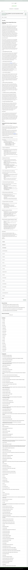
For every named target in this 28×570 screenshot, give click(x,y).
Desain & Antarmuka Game (5, 368)
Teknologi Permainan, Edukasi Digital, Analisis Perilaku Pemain (10, 552)
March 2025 (3, 343)
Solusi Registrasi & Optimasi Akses (6, 510)
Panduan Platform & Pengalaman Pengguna (7, 455)
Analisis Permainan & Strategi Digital (6, 361)
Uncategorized (4, 564)
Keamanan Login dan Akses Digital (6, 417)
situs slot (3, 253)
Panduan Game (4, 438)
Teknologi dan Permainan (5, 541)
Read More (3, 121)
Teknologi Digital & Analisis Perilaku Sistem (7, 544)
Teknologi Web (4, 555)
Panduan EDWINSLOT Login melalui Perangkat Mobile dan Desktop (10, 13)
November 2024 (4, 349)
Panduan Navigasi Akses (5, 449)
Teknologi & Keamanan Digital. (6, 532)
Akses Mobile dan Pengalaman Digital (7, 355)
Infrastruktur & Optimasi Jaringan (6, 392)
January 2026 (4, 328)
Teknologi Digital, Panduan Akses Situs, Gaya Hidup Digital (9, 549)
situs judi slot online (4, 480)
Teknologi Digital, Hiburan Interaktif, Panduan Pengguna (9, 547)
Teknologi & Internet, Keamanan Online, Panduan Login (9, 529)
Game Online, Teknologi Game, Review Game (7, 382)
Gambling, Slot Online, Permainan (6, 371)
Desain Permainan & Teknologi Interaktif (7, 369)
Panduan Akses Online (5, 432)
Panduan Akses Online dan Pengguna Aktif (7, 434)
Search (3, 298)
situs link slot (4, 265)
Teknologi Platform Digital (5, 553)
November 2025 (4, 331)
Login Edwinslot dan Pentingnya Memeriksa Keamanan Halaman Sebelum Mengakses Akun (14, 307)
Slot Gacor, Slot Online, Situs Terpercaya (7, 499)
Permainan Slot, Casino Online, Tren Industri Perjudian (8, 471)
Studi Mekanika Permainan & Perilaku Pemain (7, 520)
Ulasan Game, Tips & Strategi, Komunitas (7, 561)
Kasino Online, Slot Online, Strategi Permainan (8, 402)
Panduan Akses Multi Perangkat (6, 431)
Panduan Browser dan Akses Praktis (6, 435)
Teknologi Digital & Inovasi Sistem (6, 546)
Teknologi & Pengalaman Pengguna (6, 535)
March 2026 (3, 325)
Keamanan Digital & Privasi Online (6, 410)
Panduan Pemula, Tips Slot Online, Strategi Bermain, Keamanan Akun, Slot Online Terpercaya (13, 452)
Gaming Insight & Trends (5, 385)
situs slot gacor (4, 277)
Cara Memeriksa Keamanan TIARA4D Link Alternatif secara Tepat (10, 304)
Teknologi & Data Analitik (5, 526)
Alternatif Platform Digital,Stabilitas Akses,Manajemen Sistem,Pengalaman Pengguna (12, 358)
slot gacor (3, 256)
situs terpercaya (4, 283)
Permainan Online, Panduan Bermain (6, 466)
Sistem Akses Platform (5, 474)
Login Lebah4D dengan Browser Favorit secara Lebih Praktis (10, 310)
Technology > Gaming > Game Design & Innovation (8, 523)
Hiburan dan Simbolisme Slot (5, 389)
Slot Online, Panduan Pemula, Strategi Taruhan (8, 507)
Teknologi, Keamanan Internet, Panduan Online (8, 558)
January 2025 (4, 346)
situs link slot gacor (4, 250)
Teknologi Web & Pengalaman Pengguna (7, 556)
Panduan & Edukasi (4, 429)
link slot (3, 262)
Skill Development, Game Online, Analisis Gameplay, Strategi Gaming (10, 489)
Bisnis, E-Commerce (4, 366)
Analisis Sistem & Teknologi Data (6, 365)
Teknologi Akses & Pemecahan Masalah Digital (8, 538)
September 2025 (4, 334)
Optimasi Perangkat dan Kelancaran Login (7, 428)
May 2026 (3, 322)
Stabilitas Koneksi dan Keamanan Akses (7, 513)
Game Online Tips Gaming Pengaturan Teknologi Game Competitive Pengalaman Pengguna (13, 379)
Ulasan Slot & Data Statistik (5, 562)
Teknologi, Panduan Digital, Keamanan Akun (7, 559)
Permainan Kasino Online (5, 465)
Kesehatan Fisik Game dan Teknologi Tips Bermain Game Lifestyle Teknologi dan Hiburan (13, 420)
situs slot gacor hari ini (5, 292)
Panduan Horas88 (4, 442)
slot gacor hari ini (4, 271)
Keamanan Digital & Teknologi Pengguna (7, 412)
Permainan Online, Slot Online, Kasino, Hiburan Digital (8, 468)
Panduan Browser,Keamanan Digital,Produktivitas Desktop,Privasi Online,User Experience (13, 437)
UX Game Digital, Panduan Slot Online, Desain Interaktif (9, 565)
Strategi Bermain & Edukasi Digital (6, 515)
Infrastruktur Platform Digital (5, 395)
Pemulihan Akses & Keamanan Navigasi (7, 458)
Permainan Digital (4, 463)
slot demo (14, 133)
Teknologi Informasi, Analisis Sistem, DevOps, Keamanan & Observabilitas (11, 550)
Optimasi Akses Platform (5, 426)
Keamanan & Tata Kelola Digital (6, 403)
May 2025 (3, 340)
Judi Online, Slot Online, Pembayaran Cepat (7, 400)
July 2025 (3, 337)
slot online (3, 502)
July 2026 (3, 319)
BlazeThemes (21, 568)
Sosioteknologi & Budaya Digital (6, 512)
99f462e (4, 24)
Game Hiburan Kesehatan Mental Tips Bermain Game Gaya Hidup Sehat (11, 376)
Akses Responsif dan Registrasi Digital (7, 356)
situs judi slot (4, 477)
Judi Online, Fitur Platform (5, 399)
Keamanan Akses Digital (5, 405)
